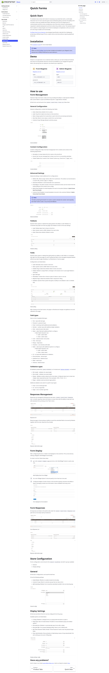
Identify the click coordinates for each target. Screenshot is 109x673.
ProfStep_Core (42, 50)
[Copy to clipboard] (48, 77)
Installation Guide (36, 44)
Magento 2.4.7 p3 (37, 71)
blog (69, 663)
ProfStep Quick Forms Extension (38, 32)
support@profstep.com (48, 663)
